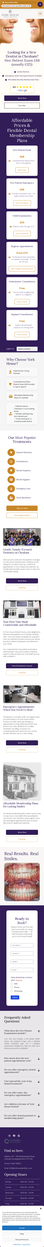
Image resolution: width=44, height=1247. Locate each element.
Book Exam (22, 170)
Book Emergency (22, 203)
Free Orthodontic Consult (22, 666)
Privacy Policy (26, 1244)
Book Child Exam (22, 233)
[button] (41, 1208)
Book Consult (22, 302)
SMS (16, 984)
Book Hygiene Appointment (22, 269)
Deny (22, 1234)
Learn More (40, 4)
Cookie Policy (17, 1244)
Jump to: (10, 349)
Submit (14, 997)
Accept (22, 1228)
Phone (16, 987)
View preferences (22, 1239)
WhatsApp (18, 991)
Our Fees (22, 105)
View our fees (22, 508)
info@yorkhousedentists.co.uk (20, 1168)
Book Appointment (22, 515)
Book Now (22, 98)
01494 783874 (15, 1163)
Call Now (22, 588)
